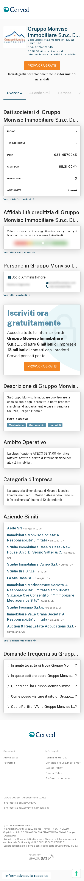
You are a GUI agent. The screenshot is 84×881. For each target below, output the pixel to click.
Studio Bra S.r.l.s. (21, 571)
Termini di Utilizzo (56, 757)
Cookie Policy (53, 767)
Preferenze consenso (58, 778)
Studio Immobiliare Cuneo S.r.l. (33, 564)
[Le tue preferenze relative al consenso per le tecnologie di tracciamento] (76, 873)
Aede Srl (15, 528)
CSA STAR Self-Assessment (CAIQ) (25, 797)
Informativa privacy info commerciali (26, 807)
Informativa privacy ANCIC (19, 802)
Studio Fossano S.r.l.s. (26, 607)
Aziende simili (40, 93)
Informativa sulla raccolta (26, 875)
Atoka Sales (11, 757)
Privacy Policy (53, 773)
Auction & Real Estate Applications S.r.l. (41, 626)
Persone (65, 93)
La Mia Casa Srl (20, 578)
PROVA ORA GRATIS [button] (42, 65)
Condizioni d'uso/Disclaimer (63, 762)
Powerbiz (9, 762)
